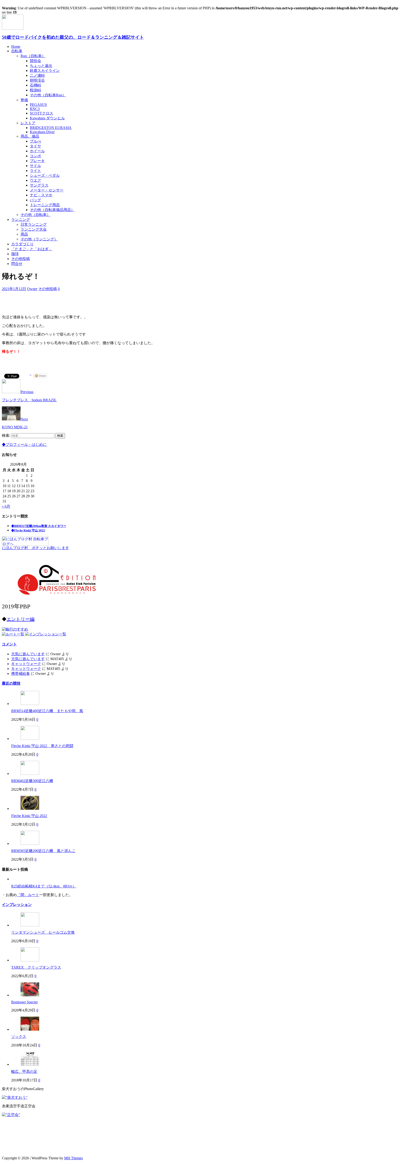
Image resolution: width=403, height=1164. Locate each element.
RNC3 (35, 109)
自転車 (16, 51)
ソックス (18, 1037)
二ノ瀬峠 (37, 75)
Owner (32, 289)
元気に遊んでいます (28, 654)
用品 (24, 234)
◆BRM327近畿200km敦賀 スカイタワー (38, 526)
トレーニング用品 (45, 205)
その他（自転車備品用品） (52, 210)
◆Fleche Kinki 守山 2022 (28, 530)
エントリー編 (21, 619)
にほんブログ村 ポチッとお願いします (35, 548)
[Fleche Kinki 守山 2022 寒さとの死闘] (30, 739)
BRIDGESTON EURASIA (51, 128)
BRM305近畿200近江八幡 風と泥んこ (43, 851)
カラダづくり (22, 244)
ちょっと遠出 (41, 66)
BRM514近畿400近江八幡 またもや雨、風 (47, 711)
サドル (35, 166)
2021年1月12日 (14, 289)
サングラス (39, 185)
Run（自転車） (33, 56)
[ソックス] (30, 1029)
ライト (35, 171)
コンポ (35, 156)
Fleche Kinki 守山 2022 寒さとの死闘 (42, 746)
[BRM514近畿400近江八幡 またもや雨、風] (30, 704)
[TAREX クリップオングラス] (30, 960)
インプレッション (17, 905)
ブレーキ (37, 161)
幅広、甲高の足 (24, 1072)
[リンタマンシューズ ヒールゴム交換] (30, 925)
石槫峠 (35, 85)
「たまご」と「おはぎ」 (31, 249)
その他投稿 (20, 259)
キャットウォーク (26, 664)
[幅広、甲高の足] (30, 1064)
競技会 (35, 61)
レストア (28, 123)
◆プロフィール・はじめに (24, 445)
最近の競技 (11, 683)
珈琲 (15, 254)
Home (15, 46)
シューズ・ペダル (45, 175)
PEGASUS (38, 105)
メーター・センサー (46, 190)
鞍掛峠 (35, 90)
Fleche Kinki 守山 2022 (29, 816)
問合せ (16, 264)
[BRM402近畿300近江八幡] (30, 774)
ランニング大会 (34, 229)
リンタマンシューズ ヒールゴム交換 (43, 932)
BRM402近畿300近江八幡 (32, 781)
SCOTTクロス (41, 113)
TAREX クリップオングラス (36, 967)
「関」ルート (28, 895)
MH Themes (73, 1158)
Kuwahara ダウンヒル (47, 118)
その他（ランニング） (39, 239)
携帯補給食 (20, 674)
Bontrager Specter (24, 1002)
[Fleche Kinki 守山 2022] (30, 809)
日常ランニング (34, 224)
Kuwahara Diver (42, 132)
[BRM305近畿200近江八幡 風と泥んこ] (30, 843)
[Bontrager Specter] (30, 995)
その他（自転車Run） (48, 95)
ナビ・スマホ (41, 195)
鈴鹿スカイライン (45, 71)
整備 (24, 100)
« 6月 (6, 506)
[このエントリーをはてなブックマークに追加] (30, 376)
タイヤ (35, 146)
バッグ (35, 200)
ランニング (20, 220)
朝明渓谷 (37, 80)
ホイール (37, 151)
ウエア (35, 180)
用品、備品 (30, 136)
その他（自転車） (35, 215)
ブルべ (35, 141)
